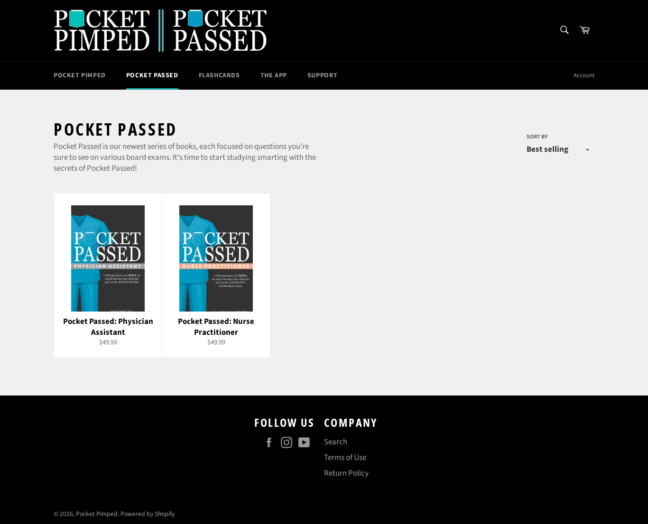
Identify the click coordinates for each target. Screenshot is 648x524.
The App (273, 75)
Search (335, 442)
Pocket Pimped (97, 513)
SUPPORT (322, 75)
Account (584, 75)
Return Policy (346, 473)
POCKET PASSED (152, 75)
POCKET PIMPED (80, 75)
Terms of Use (345, 457)
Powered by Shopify (147, 513)
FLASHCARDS (219, 75)
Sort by (537, 137)
